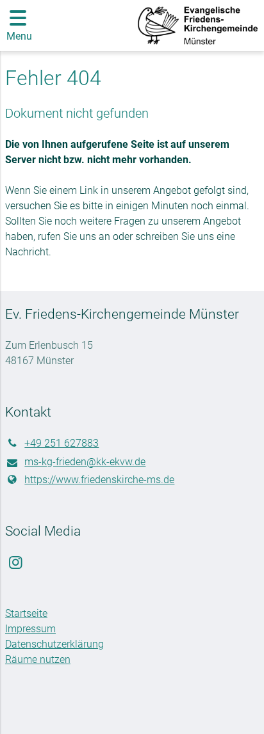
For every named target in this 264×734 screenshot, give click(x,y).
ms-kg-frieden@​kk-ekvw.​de (84, 462)
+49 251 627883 (61, 443)
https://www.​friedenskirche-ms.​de (99, 480)
